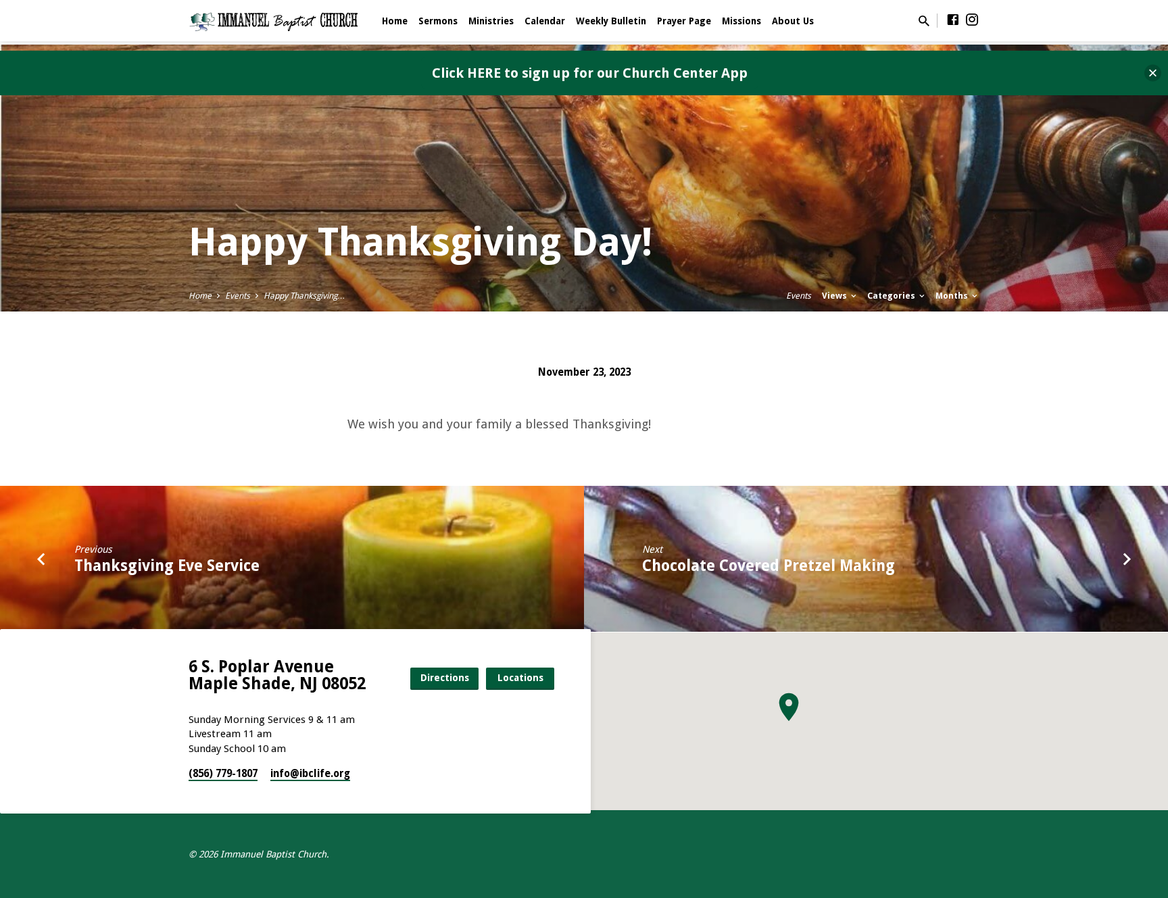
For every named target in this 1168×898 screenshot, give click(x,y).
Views (835, 296)
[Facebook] (953, 19)
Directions (444, 677)
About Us (793, 21)
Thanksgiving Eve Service (167, 565)
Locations (520, 677)
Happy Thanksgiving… (304, 296)
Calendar (545, 21)
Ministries (491, 21)
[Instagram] (972, 19)
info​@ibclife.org (310, 774)
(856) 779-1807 (223, 774)
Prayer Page (684, 21)
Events (237, 296)
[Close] (1152, 73)
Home (395, 21)
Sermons (438, 21)
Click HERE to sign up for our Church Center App (590, 73)
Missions (741, 21)
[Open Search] (924, 21)
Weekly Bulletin (611, 21)
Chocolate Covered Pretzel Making (768, 565)
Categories (892, 296)
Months (952, 296)
